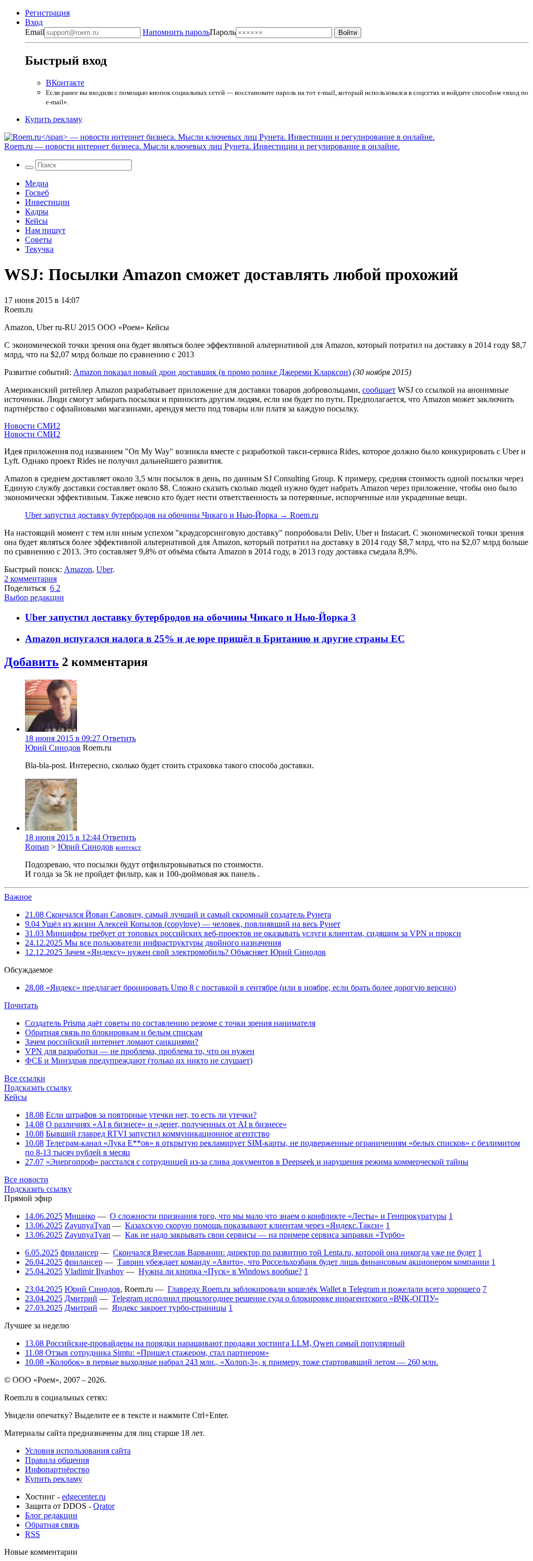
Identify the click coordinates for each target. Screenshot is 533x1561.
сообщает (379, 389)
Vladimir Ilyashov (94, 1271)
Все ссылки (24, 1078)
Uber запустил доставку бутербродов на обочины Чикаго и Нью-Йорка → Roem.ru (172, 515)
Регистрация (47, 12)
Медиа (36, 183)
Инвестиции (47, 202)
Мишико (80, 1216)
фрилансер (79, 1252)
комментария (30, 578)
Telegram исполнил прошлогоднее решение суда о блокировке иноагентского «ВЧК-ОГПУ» (275, 1298)
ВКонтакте (65, 82)
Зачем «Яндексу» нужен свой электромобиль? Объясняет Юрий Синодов (175, 952)
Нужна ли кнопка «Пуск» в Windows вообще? (220, 1271)
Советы (38, 239)
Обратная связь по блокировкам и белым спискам (113, 1032)
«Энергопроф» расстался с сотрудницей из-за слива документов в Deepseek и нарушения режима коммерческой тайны (257, 1161)
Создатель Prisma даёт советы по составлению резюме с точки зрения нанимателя (170, 1023)
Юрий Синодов (53, 747)
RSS (32, 1534)
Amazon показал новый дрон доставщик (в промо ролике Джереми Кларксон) (212, 372)
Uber (104, 569)
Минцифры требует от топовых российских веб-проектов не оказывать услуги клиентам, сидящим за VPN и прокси (243, 933)
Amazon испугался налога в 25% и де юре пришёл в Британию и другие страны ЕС (215, 638)
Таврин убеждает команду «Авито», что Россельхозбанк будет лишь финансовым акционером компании (303, 1261)
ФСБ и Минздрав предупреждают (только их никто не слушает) (138, 1060)
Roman (37, 846)
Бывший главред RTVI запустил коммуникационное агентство (158, 1133)
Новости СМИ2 (32, 425)
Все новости (26, 1179)
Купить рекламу (53, 119)
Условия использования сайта (78, 1450)
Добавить (31, 662)
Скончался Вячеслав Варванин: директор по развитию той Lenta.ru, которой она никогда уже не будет (294, 1252)
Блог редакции (51, 1515)
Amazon (78, 569)
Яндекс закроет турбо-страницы (169, 1307)
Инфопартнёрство (57, 1469)
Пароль (189, 32)
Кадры (36, 211)
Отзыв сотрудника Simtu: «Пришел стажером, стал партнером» (147, 1352)
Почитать (21, 1005)
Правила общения (57, 1460)
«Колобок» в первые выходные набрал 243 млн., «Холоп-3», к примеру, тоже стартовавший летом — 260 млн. (231, 1362)
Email (34, 32)
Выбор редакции (34, 597)
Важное (18, 896)
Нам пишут (45, 230)
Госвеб (37, 192)
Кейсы (36, 220)
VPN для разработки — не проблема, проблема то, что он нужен (140, 1051)
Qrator (104, 1506)
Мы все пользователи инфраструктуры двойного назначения (153, 942)
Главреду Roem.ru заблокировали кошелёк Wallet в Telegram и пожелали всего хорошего (324, 1289)
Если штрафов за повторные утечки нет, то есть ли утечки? (151, 1114)
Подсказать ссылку (38, 1087)
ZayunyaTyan (87, 1225)
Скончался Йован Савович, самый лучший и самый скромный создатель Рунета (178, 914)
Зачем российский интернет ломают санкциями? (111, 1041)
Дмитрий (81, 1298)
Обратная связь (52, 1524)
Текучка (39, 249)
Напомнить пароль (176, 32)
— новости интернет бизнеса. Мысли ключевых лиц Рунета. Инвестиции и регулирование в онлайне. (202, 146)
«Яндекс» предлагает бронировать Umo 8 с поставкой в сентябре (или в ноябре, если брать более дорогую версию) (240, 987)
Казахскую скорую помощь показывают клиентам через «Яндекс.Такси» (254, 1225)
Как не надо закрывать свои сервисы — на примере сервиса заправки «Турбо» (265, 1234)
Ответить (119, 738)
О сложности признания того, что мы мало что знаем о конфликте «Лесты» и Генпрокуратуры (278, 1216)
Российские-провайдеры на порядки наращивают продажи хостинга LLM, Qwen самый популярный (215, 1343)
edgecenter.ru (84, 1496)
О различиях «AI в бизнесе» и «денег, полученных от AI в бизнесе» (166, 1124)
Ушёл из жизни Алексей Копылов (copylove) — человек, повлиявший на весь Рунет (182, 923)
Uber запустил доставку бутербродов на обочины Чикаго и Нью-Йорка (188, 617)
